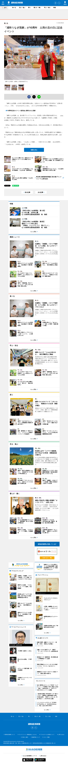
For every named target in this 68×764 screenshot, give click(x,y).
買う (29, 7)
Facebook (55, 3)
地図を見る (34, 150)
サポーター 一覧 (47, 557)
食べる (14, 7)
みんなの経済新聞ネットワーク (34, 749)
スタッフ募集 (47, 737)
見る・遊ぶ (22, 7)
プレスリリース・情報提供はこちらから (28, 734)
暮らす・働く (37, 7)
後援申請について (36, 737)
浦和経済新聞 (15, 3)
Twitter (59, 3)
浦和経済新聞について (10, 734)
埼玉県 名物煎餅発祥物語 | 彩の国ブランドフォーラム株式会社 (48, 178)
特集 (54, 7)
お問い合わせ (61, 734)
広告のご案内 (25, 737)
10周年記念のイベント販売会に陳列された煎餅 (21, 110)
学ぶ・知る (47, 7)
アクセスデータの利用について (47, 734)
